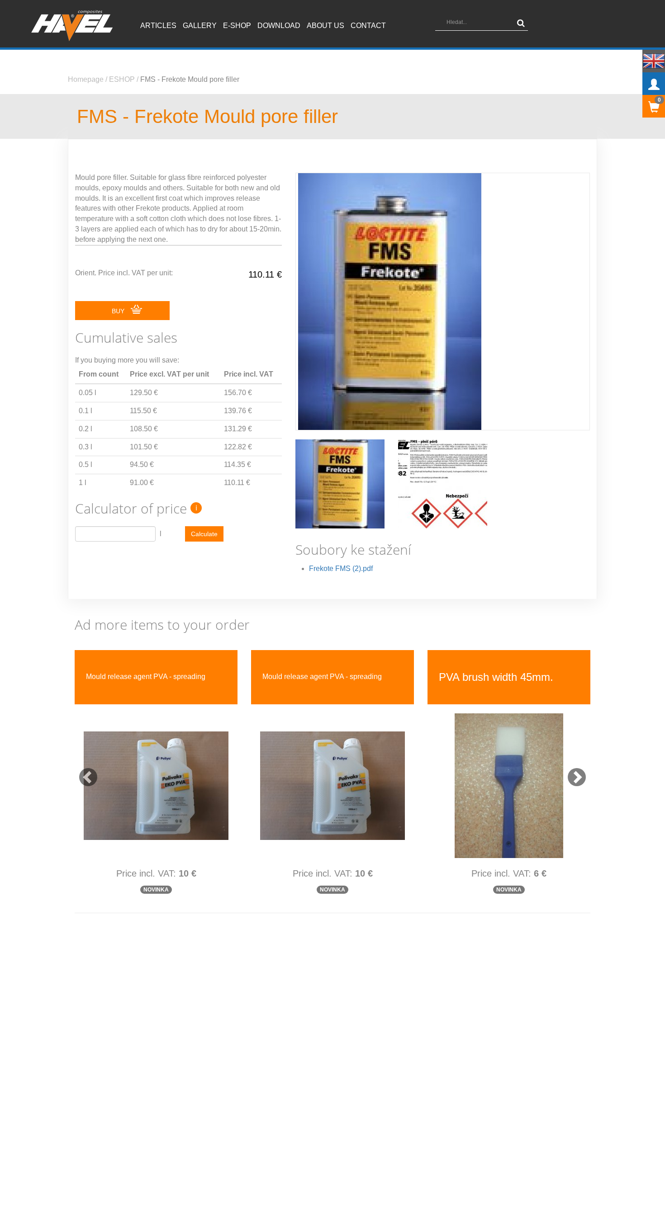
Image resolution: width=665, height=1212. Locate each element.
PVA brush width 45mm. (143, 677)
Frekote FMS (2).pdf (341, 568)
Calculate (204, 534)
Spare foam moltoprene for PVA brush (322, 676)
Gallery (200, 25)
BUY (119, 311)
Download (278, 25)
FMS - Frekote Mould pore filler (189, 79)
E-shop (237, 25)
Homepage (86, 79)
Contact (368, 25)
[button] (84, 772)
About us (325, 25)
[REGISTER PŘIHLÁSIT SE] (653, 83)
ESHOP (122, 79)
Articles (158, 25)
